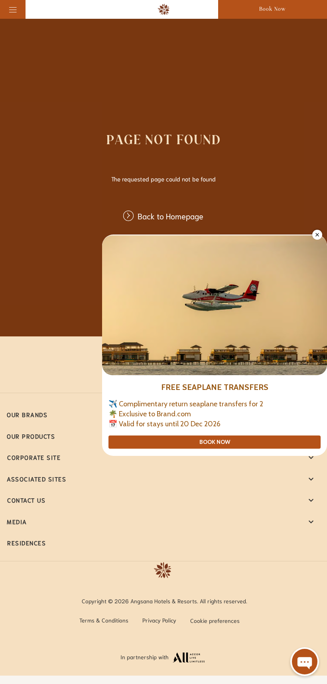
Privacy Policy (159, 620)
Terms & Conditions (103, 620)
